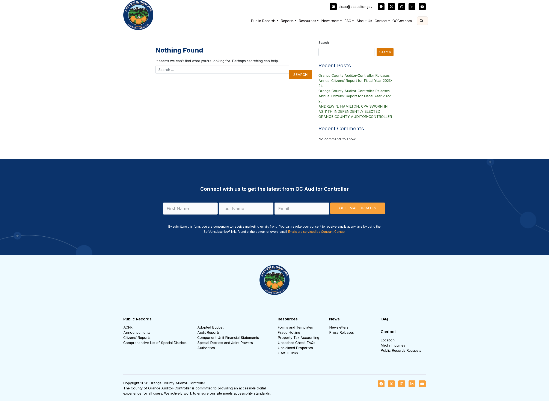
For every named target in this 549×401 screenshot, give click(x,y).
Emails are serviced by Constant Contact (316, 231)
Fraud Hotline (289, 332)
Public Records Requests (401, 350)
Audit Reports (208, 332)
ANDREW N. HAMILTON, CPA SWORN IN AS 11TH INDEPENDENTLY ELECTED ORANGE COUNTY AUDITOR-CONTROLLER (355, 111)
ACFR (128, 327)
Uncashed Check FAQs (296, 343)
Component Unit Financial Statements (228, 337)
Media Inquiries (393, 345)
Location (388, 340)
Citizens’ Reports (137, 337)
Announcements (136, 332)
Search (323, 43)
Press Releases (341, 332)
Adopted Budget (210, 327)
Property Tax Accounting (298, 337)
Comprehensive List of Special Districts (155, 343)
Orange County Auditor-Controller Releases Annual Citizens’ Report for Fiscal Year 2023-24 (355, 80)
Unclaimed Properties (295, 348)
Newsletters (338, 327)
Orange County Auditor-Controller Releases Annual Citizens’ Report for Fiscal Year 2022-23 (355, 96)
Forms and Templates (295, 327)
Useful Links (288, 353)
